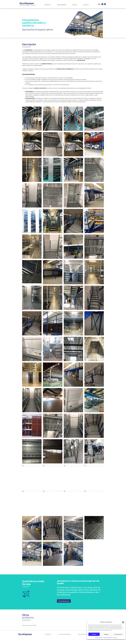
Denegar (106, 634)
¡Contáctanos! (64, 601)
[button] (123, 622)
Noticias (74, 4)
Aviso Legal (115, 637)
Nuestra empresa (61, 4)
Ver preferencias (118, 634)
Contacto (86, 4)
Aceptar (94, 634)
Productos (48, 4)
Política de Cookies (99, 637)
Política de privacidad (107, 637)
